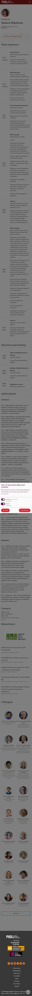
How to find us (16, 983)
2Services (8, 501)
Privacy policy (16, 968)
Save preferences (25, 510)
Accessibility (17, 976)
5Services (8, 505)
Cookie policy (16, 973)
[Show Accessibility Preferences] (28, 992)
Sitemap (17, 986)
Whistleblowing (17, 971)
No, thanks (5, 510)
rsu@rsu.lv (16, 993)
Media (16, 978)
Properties (16, 981)
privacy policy (4, 494)
